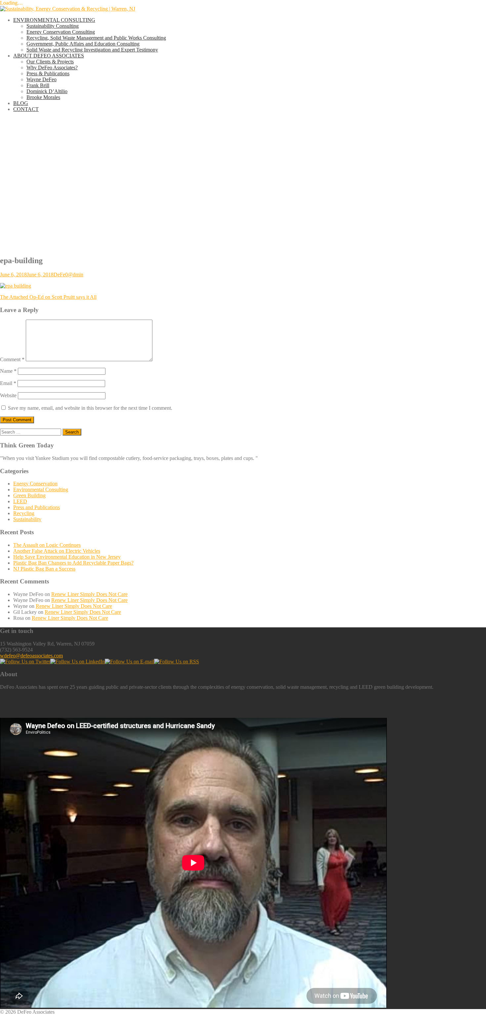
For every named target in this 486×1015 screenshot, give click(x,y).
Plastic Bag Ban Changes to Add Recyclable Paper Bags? (73, 563)
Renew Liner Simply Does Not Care (89, 594)
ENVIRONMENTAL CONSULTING (54, 20)
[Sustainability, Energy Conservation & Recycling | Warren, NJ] (67, 9)
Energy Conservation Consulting (60, 32)
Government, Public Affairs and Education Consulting (83, 44)
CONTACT (26, 109)
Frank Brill (37, 85)
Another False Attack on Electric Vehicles (56, 551)
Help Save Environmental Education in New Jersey (67, 557)
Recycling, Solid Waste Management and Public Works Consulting (96, 38)
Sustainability (27, 519)
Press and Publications (36, 507)
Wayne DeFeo (41, 79)
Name (8, 371)
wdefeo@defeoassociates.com (31, 655)
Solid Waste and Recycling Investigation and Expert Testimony (92, 49)
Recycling (23, 513)
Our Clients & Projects (50, 61)
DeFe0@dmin (68, 274)
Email (8, 383)
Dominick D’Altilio (46, 91)
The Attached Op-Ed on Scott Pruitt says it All (48, 297)
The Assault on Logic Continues (47, 545)
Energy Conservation (35, 483)
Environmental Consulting (40, 489)
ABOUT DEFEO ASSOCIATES (48, 55)
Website (8, 395)
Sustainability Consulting (52, 26)
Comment (12, 359)
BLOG (20, 103)
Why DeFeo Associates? (52, 67)
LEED (20, 501)
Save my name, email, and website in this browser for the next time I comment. (90, 408)
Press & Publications (47, 73)
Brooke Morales (43, 97)
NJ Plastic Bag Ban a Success (44, 569)
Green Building (29, 495)
